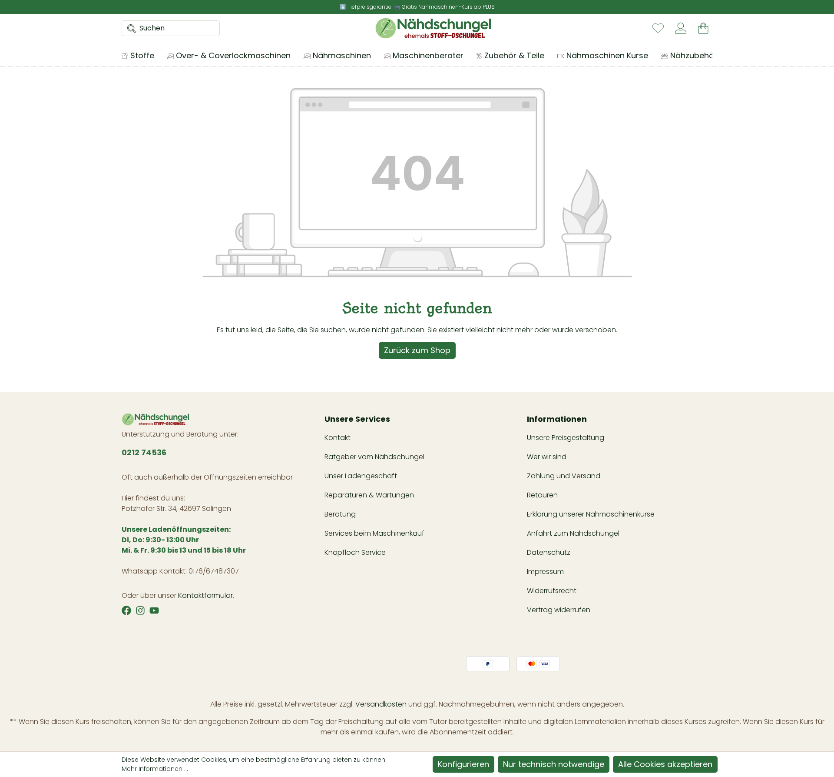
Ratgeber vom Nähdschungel (374, 457)
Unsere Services (357, 419)
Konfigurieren (463, 764)
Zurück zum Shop (417, 350)
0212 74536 (144, 452)
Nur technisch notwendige (553, 764)
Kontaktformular (205, 595)
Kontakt (337, 438)
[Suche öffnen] (129, 28)
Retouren (542, 495)
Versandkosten (381, 704)
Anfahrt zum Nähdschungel (573, 533)
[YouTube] (154, 610)
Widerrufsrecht (551, 591)
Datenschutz (548, 552)
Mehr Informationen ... (155, 768)
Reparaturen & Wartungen (369, 495)
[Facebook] (126, 610)
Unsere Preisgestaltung (565, 438)
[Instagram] (140, 610)
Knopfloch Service (355, 552)
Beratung (340, 514)
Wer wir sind (546, 457)
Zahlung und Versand (563, 476)
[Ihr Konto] (680, 28)
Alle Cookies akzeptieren (665, 764)
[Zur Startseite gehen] (433, 28)
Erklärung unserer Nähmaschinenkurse (591, 514)
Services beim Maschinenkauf (374, 533)
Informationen (557, 419)
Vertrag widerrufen (558, 610)
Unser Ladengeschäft (360, 476)
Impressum (545, 572)
